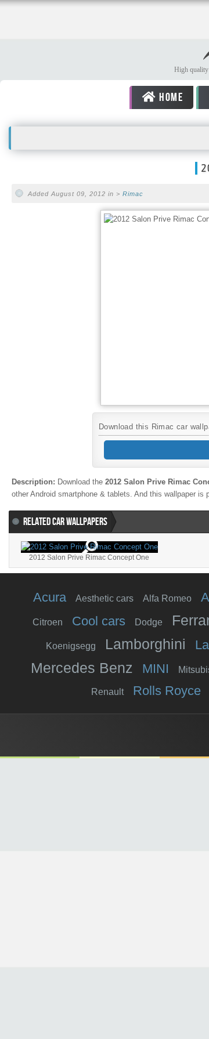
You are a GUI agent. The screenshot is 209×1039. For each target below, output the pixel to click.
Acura (49, 597)
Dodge (149, 622)
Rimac (132, 193)
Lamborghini (145, 644)
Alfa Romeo (167, 598)
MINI (155, 668)
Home (169, 97)
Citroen (48, 622)
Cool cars (98, 621)
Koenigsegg (71, 646)
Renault (107, 692)
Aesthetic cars (104, 598)
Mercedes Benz (82, 668)
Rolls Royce (167, 690)
